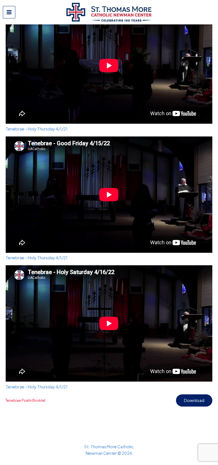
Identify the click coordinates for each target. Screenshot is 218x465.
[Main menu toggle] (9, 12)
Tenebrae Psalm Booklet (25, 400)
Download (194, 400)
